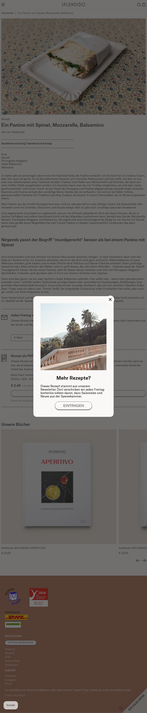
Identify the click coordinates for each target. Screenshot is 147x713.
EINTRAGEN (73, 406)
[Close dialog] (110, 299)
